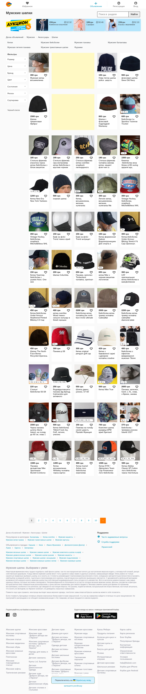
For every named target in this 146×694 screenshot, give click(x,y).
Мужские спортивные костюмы (84, 638)
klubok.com (9, 4)
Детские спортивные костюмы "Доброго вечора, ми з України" (61, 672)
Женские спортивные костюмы (16, 634)
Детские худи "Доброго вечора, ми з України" (38, 675)
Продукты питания (105, 633)
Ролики (100, 653)
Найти (134, 14)
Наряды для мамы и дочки (38, 653)
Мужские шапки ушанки (44, 555)
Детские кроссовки (105, 663)
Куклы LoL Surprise (37, 661)
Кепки (10, 42)
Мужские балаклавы (117, 42)
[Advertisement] (73, 70)
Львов (8, 548)
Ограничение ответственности (127, 652)
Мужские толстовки (83, 669)
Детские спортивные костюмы (106, 671)
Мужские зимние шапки (39, 552)
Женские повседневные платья (13, 663)
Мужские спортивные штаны (84, 664)
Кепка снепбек (49, 537)
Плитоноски (11, 657)
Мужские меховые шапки (16, 561)
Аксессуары (43, 37)
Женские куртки (13, 629)
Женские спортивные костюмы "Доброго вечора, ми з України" (39, 644)
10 (96, 520)
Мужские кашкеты (65, 537)
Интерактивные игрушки (104, 658)
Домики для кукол (60, 633)
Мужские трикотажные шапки (54, 47)
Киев (41, 545)
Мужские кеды (81, 633)
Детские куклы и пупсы (104, 644)
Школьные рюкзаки (106, 667)
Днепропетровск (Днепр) (75, 545)
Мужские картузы (62, 540)
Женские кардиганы (15, 643)
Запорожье (28, 548)
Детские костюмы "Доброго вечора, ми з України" (61, 639)
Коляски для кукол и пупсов (106, 638)
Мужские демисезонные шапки (18, 555)
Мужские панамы (82, 42)
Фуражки (78, 47)
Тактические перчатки (80, 658)
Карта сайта (125, 629)
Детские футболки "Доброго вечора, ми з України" (61, 663)
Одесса (18, 548)
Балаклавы (34, 537)
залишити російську (73, 686)
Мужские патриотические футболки (81, 645)
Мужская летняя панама (18, 47)
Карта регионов (127, 633)
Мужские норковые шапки (70, 561)
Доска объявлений (14, 37)
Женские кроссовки (38, 629)
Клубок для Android (129, 670)
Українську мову (83, 680)
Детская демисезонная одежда (35, 667)
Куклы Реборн (103, 629)
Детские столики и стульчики (37, 688)
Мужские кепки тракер (15, 540)
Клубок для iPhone (128, 667)
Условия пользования (126, 658)
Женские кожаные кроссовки (14, 652)
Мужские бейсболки (50, 42)
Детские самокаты (37, 658)
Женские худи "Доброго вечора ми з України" (38, 635)
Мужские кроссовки (83, 629)
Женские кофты (13, 669)
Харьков (32, 545)
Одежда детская (59, 645)
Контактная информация (126, 646)
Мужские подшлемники (68, 558)
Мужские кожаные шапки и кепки (43, 561)
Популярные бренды (130, 641)
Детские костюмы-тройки (60, 650)
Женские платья (13, 639)
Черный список (13, 110)
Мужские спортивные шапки (17, 558)
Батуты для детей (105, 649)
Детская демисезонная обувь (38, 682)
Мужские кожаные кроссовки (82, 652)
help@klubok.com (128, 663)
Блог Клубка (125, 637)
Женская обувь (13, 647)
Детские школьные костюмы (60, 656)
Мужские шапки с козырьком (44, 558)
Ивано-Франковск (54, 545)
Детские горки (58, 629)
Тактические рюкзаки (16, 673)
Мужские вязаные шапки (16, 552)
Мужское (30, 37)
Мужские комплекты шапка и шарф (67, 552)
